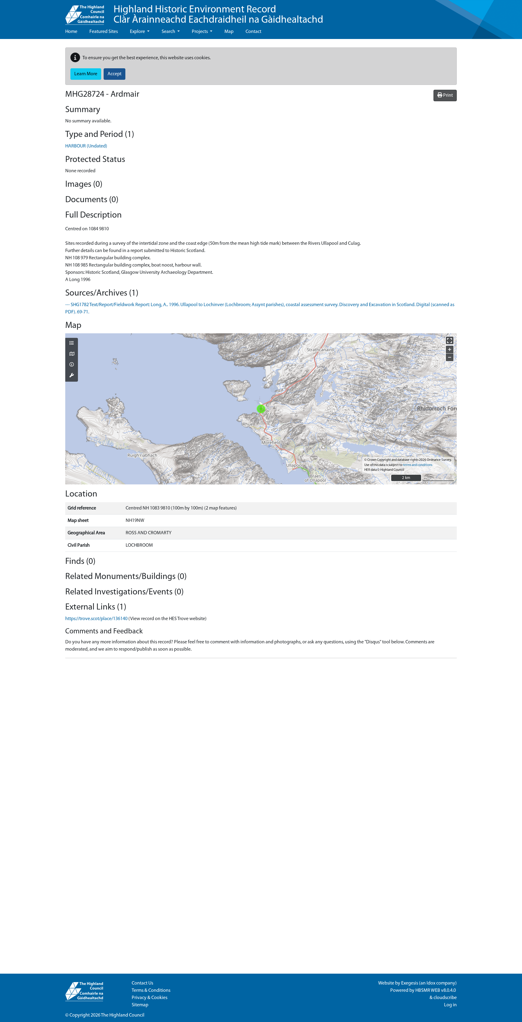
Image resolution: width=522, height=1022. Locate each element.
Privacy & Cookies (149, 997)
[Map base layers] (72, 354)
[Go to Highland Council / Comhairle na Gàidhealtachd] (84, 12)
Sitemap (140, 1005)
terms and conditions (417, 465)
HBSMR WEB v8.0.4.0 (436, 990)
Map (229, 31)
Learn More (85, 74)
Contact (253, 31)
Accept (114, 74)
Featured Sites (103, 31)
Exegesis (409, 983)
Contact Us (142, 983)
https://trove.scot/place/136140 (96, 618)
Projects (200, 31)
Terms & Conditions (151, 990)
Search (169, 31)
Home (71, 31)
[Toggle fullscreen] (449, 340)
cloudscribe (445, 997)
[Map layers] (72, 343)
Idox (431, 983)
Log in (450, 1005)
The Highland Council (122, 1015)
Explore (138, 31)
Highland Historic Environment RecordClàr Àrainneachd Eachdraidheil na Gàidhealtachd (218, 15)
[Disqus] (261, 738)
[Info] (72, 365)
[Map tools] (72, 375)
